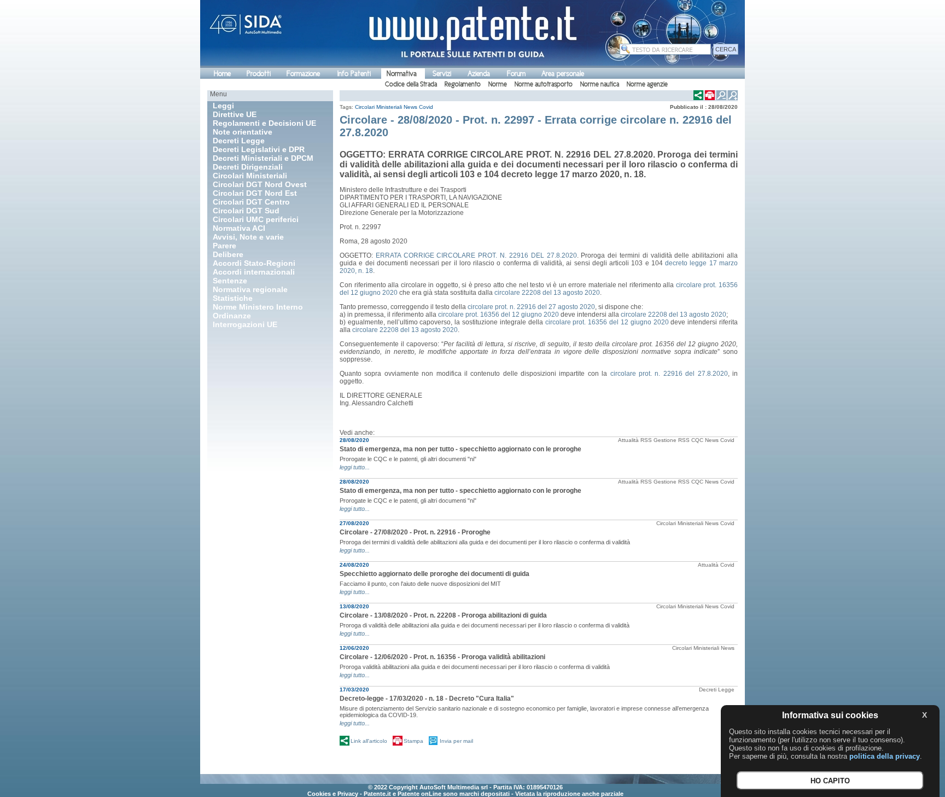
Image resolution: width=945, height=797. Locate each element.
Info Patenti (354, 73)
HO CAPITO (830, 781)
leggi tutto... (355, 467)
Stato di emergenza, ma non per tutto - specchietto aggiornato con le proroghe (460, 449)
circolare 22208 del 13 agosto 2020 (547, 292)
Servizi (442, 73)
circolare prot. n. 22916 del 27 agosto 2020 (531, 307)
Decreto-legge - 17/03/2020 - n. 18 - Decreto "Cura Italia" (427, 698)
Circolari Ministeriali (378, 107)
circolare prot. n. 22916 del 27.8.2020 (669, 373)
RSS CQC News (698, 440)
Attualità (628, 440)
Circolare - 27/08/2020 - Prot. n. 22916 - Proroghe (415, 532)
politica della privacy (884, 756)
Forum (516, 73)
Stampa (413, 741)
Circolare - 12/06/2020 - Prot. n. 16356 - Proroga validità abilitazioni (442, 657)
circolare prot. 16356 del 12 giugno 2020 (498, 314)
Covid (426, 107)
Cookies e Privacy (332, 793)
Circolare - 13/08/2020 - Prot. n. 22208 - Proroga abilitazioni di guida (443, 615)
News (410, 107)
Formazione (303, 73)
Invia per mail (456, 741)
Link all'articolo (369, 741)
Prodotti (259, 73)
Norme (497, 84)
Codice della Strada (411, 84)
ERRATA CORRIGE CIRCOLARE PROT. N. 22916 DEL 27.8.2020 (476, 255)
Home (222, 73)
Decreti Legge (716, 690)
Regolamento (463, 84)
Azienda (479, 73)
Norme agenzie (647, 84)
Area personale (562, 73)
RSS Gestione (658, 440)
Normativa (402, 73)
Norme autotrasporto (544, 84)
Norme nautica (599, 84)
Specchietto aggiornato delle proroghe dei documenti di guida (434, 574)
